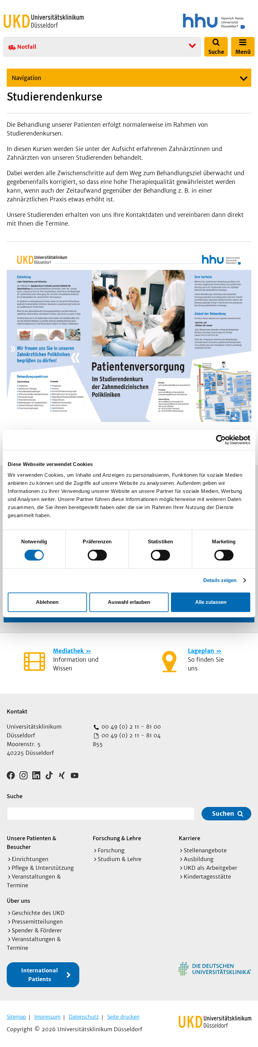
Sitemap (16, 1017)
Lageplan (201, 651)
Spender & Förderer (37, 930)
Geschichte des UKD (38, 912)
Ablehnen (47, 602)
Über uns (18, 900)
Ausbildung (199, 859)
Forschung (111, 850)
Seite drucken (123, 1017)
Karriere (189, 838)
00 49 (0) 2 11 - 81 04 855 (127, 739)
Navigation (26, 78)
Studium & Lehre (119, 859)
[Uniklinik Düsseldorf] (44, 21)
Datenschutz (84, 1017)
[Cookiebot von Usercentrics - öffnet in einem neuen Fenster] (220, 440)
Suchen (223, 813)
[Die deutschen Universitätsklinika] (215, 969)
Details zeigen (219, 580)
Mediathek (68, 651)
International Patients (39, 974)
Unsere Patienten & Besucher (31, 842)
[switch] (97, 555)
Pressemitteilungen (37, 921)
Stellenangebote (205, 850)
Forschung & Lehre (117, 838)
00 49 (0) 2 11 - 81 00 (130, 726)
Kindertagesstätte (207, 876)
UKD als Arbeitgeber (210, 867)
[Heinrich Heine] (193, 21)
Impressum (47, 1017)
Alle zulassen (210, 602)
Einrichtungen (30, 859)
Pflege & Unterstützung (43, 867)
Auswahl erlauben (129, 602)
